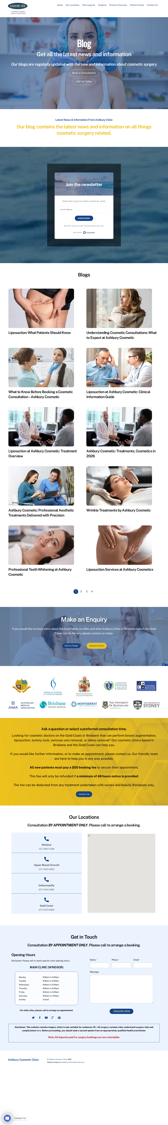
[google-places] (52, 1017)
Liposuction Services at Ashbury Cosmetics (119, 569)
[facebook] (39, 1017)
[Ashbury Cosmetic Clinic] (18, 8)
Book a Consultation (84, 72)
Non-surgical (88, 5)
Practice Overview (118, 5)
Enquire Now (122, 1011)
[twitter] (33, 1017)
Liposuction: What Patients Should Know (39, 333)
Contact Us (152, 5)
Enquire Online (97, 645)
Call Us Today (84, 81)
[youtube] (46, 1017)
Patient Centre (137, 5)
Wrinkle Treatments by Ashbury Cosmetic (118, 510)
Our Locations (72, 5)
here (38, 1030)
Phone (115, 960)
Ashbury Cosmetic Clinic (58, 1059)
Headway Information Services (72, 1062)
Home (60, 5)
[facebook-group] (59, 1017)
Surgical (102, 5)
